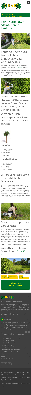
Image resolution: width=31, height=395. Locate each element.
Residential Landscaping (18, 377)
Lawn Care (4, 276)
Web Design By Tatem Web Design (11, 349)
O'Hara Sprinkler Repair (8, 340)
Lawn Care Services (17, 375)
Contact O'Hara (6, 348)
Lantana (21, 276)
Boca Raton (4, 372)
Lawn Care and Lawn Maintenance (10, 278)
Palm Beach (11, 372)
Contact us (26, 391)
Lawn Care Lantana (24, 278)
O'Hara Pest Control (7, 338)
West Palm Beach (6, 375)
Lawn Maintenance (12, 276)
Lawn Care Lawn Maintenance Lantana (12, 25)
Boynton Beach (26, 372)
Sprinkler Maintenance (11, 380)
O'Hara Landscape (6, 344)
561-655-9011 (19, 67)
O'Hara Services (6, 342)
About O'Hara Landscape (8, 346)
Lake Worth (18, 372)
